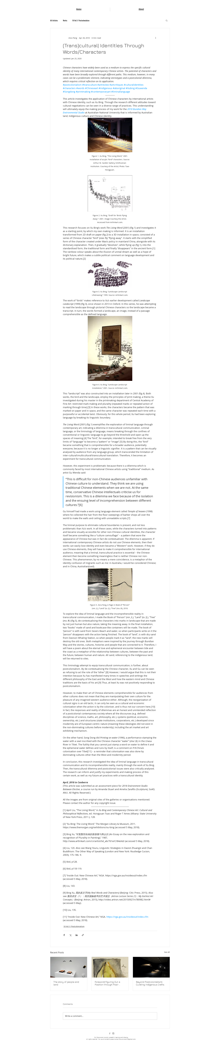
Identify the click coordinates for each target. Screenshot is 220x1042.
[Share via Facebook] (64, 935)
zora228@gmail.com (129, 1039)
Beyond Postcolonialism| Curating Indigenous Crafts (150, 983)
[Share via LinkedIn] (76, 935)
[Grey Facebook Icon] (109, 1033)
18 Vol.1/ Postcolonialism (80, 20)
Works (65, 20)
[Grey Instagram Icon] (113, 1033)
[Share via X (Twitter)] (70, 935)
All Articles (54, 20)
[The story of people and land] (68, 967)
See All (167, 952)
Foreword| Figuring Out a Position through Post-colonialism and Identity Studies (108, 983)
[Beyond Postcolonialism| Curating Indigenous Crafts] (151, 967)
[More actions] (155, 37)
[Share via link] (83, 935)
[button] (166, 20)
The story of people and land (66, 983)
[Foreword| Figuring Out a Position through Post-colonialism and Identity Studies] (110, 967)
